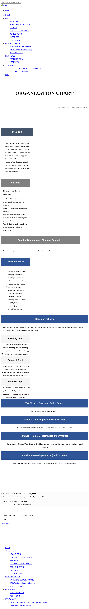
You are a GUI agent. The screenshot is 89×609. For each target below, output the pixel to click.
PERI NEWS (10, 589)
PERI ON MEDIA (17, 593)
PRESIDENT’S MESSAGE (21, 557)
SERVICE (14, 560)
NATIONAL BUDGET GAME (22, 580)
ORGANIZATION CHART (21, 564)
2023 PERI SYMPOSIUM (20, 605)
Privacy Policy (5, 524)
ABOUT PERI (10, 551)
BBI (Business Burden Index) (22, 583)
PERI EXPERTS (17, 567)
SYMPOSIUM (10, 599)
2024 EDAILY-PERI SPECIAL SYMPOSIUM (28, 602)
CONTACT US (16, 573)
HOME (58, 108)
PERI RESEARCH (12, 577)
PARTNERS (15, 570)
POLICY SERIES (17, 586)
